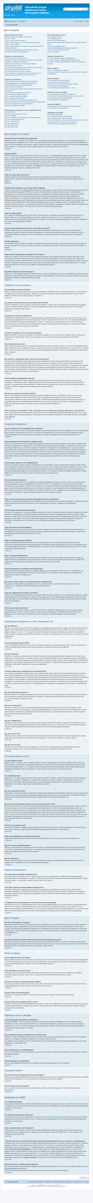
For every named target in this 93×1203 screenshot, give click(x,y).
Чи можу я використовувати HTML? (16, 114)
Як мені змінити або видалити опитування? (18, 92)
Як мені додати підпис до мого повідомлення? (19, 85)
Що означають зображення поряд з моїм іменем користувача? (24, 67)
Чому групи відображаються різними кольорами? (62, 48)
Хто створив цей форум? (55, 114)
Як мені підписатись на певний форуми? (59, 98)
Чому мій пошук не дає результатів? (58, 82)
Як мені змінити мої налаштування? (16, 58)
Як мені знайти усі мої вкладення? (57, 108)
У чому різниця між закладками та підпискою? (61, 94)
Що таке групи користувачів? (56, 40)
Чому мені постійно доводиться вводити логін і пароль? (22, 50)
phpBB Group (72, 1104)
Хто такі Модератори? (54, 38)
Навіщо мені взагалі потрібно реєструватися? (19, 37)
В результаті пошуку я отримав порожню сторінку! (62, 84)
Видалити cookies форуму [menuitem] (63, 1182)
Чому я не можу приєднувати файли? (16, 96)
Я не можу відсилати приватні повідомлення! (61, 58)
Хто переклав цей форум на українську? (59, 116)
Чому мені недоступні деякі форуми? (16, 94)
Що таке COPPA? (10, 38)
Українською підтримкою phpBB (55, 1117)
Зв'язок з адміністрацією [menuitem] (36, 1182)
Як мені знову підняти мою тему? (15, 105)
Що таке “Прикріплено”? (12, 123)
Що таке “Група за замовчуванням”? (58, 50)
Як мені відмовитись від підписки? (57, 99)
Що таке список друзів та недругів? (58, 70)
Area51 (65, 1132)
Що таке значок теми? (11, 127)
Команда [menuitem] (49, 1182)
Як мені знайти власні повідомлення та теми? (61, 87)
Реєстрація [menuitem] (79, 21)
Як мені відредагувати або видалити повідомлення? (20, 83)
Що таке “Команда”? (53, 51)
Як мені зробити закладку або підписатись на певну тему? (65, 96)
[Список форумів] (14, 8)
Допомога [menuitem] (23, 21)
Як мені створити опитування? (14, 87)
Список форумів (12, 1182)
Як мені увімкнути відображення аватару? (17, 69)
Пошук (83, 9)
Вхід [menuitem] (87, 21)
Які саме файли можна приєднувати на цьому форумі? (64, 106)
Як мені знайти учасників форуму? (58, 86)
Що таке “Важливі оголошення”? (14, 119)
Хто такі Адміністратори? (54, 37)
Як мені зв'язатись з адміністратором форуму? (61, 123)
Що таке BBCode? (10, 112)
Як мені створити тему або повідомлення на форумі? (21, 81)
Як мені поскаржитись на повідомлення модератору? (21, 100)
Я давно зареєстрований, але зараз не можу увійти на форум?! (24, 46)
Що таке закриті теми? (11, 125)
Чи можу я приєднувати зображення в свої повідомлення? (22, 117)
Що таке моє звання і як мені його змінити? (18, 71)
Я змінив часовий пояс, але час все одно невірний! (20, 63)
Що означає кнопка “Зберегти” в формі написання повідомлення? (25, 102)
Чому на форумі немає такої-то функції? (59, 118)
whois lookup (47, 1145)
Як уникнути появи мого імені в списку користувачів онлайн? (23, 60)
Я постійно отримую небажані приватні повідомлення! (63, 60)
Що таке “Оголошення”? (12, 121)
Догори (8, 149)
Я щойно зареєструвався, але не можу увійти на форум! (22, 42)
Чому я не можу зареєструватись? (15, 40)
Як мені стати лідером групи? (56, 46)
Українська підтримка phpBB (57, 1186)
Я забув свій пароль (11, 48)
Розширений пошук (86, 9)
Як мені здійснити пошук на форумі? (58, 80)
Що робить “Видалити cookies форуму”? (17, 51)
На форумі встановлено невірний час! (16, 62)
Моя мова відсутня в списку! (13, 65)
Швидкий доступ (12, 21)
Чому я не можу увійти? (12, 44)
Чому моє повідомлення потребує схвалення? (19, 103)
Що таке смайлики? (11, 115)
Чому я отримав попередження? (14, 98)
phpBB (40, 1185)
